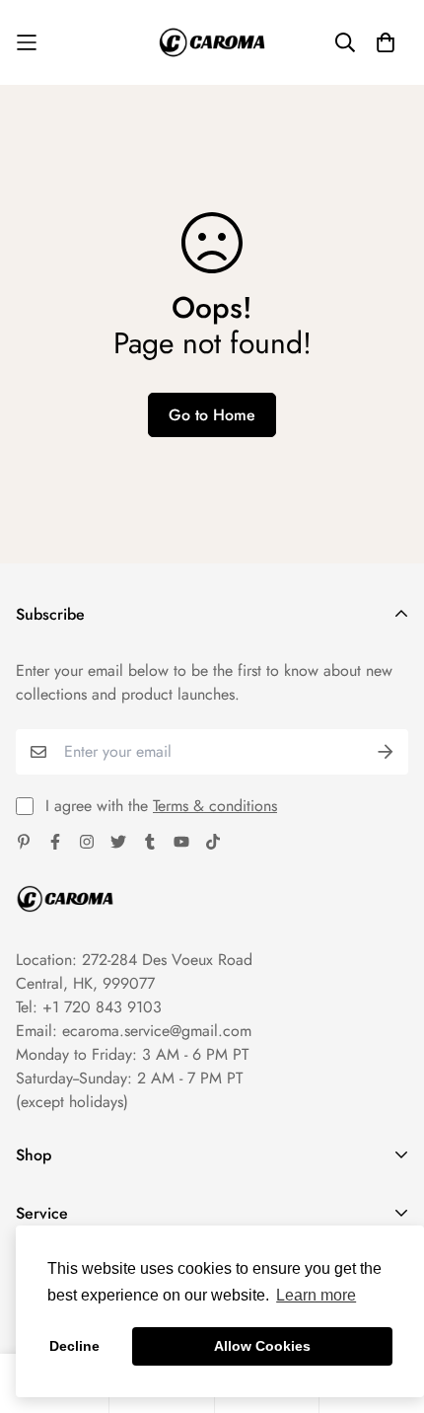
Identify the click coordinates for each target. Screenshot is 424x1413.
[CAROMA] (212, 42)
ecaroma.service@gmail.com (156, 1030)
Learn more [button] (316, 1295)
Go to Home (212, 415)
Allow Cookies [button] (262, 1346)
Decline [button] (74, 1346)
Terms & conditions (215, 805)
